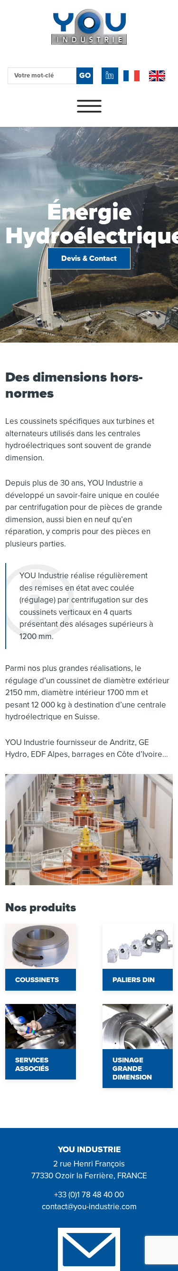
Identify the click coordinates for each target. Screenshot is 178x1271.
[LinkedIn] (110, 75)
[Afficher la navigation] (89, 107)
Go (85, 75)
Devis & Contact (89, 258)
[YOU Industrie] (89, 51)
